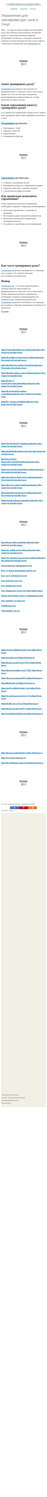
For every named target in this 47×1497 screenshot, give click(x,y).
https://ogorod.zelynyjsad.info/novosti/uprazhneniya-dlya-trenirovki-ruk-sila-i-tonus (22, 471)
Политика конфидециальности (10, 1100)
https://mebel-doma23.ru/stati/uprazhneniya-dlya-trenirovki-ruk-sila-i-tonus (21, 445)
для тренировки (30, 43)
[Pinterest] (23, 807)
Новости (23, 8)
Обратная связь (6, 1103)
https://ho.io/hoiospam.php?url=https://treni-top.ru (22, 762)
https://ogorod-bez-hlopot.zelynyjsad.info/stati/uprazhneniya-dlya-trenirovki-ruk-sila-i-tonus (20, 461)
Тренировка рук (7, 89)
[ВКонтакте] (14, 807)
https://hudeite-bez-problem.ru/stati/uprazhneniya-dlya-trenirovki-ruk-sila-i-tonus (22, 366)
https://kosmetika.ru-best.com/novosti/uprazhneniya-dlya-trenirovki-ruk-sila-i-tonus (22, 359)
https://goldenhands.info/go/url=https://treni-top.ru (22, 713)
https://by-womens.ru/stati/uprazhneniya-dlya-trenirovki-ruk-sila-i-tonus (20, 403)
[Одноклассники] (32, 807)
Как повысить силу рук (11, 580)
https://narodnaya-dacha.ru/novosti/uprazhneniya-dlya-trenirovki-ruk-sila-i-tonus (22, 478)
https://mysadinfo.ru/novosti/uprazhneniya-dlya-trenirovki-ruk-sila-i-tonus (21, 551)
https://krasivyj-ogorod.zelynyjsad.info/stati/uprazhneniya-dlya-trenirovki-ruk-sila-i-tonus (20, 383)
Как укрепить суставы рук (13, 600)
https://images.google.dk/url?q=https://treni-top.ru (22, 752)
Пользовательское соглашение (16, 1097)
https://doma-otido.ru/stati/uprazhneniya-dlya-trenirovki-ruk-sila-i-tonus (20, 544)
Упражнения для (9, 123)
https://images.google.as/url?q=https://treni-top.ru (21, 708)
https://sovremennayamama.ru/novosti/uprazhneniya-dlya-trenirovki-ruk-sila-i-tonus (23, 559)
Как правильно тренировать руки (16, 565)
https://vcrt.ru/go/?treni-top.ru (13, 757)
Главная (14, 8)
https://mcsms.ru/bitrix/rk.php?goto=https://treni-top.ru (21, 651)
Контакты (4, 1097)
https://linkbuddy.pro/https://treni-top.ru (18, 683)
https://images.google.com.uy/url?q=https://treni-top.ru (21, 664)
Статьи (33, 8)
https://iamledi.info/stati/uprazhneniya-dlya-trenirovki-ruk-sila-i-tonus (23, 452)
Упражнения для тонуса (28, 804)
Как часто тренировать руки (14, 575)
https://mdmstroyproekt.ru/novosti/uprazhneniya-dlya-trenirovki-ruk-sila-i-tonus (21, 494)
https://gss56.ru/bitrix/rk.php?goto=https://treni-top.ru (21, 689)
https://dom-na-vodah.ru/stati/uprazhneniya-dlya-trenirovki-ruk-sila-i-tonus (21, 486)
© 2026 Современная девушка (10, 1095)
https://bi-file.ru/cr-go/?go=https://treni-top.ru (19, 703)
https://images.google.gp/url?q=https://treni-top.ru (21, 678)
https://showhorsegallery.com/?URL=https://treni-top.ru (21, 672)
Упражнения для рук (10, 610)
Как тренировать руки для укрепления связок (22, 590)
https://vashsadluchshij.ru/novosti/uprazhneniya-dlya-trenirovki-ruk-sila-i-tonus (23, 351)
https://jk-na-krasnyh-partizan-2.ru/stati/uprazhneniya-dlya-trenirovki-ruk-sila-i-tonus (21, 394)
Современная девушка (23, 4)
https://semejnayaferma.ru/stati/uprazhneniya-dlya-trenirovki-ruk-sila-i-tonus (22, 502)
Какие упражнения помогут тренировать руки (22, 595)
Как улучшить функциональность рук (18, 570)
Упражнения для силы (14, 804)
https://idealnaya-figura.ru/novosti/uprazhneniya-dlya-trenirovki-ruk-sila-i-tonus (23, 374)
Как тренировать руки (11, 585)
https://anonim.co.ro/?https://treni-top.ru (18, 657)
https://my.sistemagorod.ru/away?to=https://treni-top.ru (21, 697)
